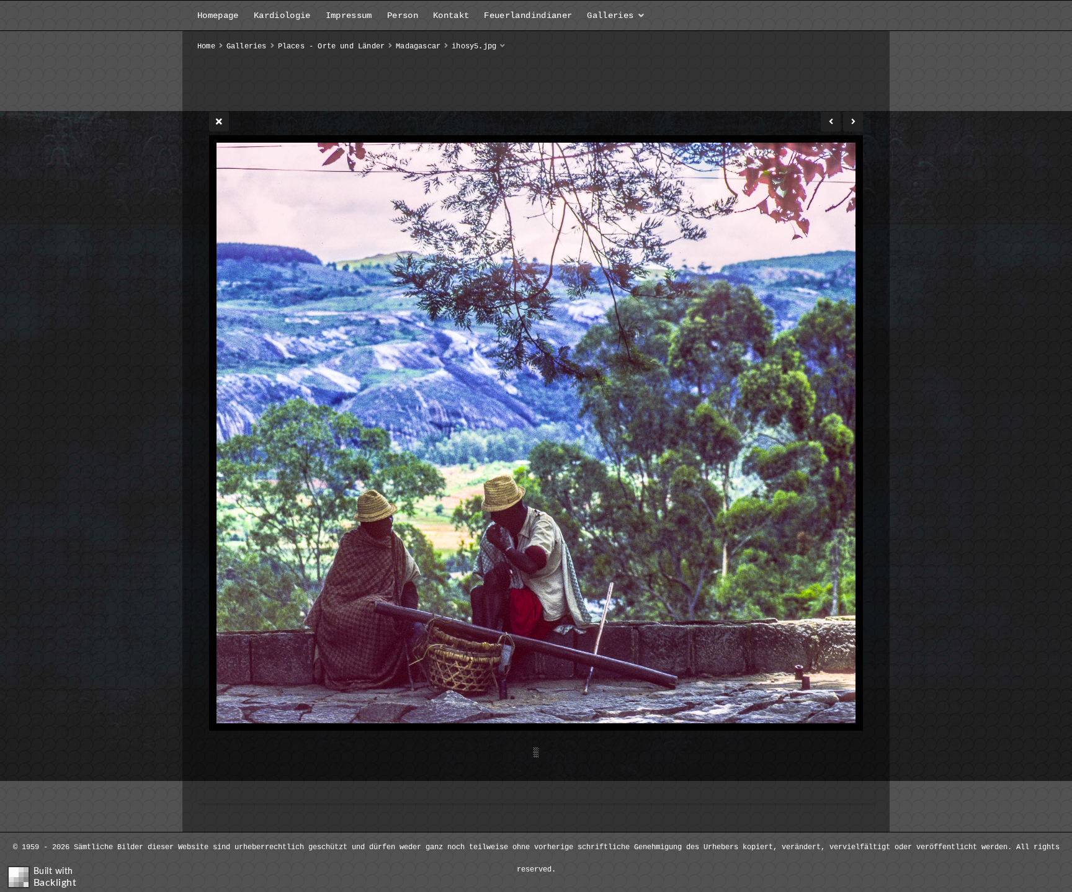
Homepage (218, 15)
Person (402, 15)
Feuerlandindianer (528, 15)
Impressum (349, 15)
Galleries (610, 15)
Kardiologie (282, 15)
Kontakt (451, 15)
